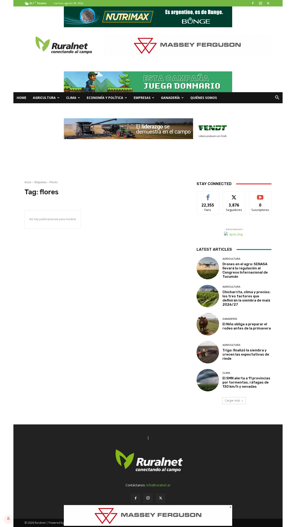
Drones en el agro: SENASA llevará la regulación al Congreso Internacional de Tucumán (245, 270)
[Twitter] (268, 3)
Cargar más (232, 400)
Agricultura (44, 97)
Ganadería (170, 97)
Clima (71, 97)
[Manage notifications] (8, 518)
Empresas (142, 97)
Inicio (28, 182)
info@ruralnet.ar (158, 485)
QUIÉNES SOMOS (203, 97)
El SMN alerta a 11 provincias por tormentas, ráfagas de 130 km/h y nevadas (246, 382)
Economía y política (105, 97)
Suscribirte (260, 195)
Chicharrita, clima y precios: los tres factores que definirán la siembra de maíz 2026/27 (246, 298)
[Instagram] (260, 3)
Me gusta (208, 195)
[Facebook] (252, 3)
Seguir (234, 195)
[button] (277, 98)
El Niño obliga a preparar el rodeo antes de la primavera (246, 326)
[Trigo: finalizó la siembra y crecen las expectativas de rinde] (208, 352)
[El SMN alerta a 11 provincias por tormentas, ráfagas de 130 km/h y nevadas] (208, 380)
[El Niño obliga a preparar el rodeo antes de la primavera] (208, 324)
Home (21, 97)
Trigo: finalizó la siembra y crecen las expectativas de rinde (245, 354)
